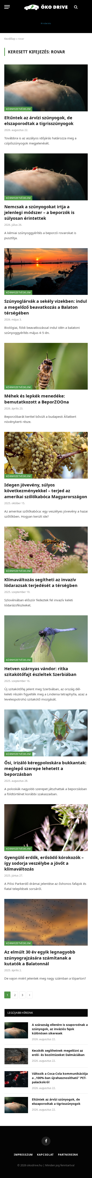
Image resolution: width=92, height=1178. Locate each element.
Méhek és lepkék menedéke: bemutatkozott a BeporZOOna (36, 399)
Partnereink (68, 1154)
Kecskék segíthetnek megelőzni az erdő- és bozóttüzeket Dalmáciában (58, 1052)
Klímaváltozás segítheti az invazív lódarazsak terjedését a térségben (40, 582)
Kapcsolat (45, 1154)
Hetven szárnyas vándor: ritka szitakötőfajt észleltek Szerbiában (40, 671)
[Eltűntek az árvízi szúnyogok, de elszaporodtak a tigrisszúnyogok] (46, 87)
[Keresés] (75, 7)
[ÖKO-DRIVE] (46, 7)
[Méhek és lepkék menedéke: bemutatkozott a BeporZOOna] (46, 366)
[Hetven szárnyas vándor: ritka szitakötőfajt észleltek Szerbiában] (46, 638)
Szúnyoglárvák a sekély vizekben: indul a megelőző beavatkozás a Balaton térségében (45, 307)
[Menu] (7, 7)
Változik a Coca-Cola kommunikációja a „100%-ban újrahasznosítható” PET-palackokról (60, 1078)
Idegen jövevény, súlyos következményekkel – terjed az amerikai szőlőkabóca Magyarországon (45, 490)
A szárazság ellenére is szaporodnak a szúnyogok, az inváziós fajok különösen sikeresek (60, 1029)
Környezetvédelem (18, 109)
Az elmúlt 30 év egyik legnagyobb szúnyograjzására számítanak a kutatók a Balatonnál (39, 957)
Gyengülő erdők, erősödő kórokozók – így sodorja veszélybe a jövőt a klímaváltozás (44, 863)
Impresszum (23, 1154)
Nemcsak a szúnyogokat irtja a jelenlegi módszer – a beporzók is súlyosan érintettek (39, 212)
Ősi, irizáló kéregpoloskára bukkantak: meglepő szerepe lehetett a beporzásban (45, 768)
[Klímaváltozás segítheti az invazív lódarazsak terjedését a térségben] (46, 550)
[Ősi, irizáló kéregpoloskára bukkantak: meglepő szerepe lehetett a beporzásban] (46, 732)
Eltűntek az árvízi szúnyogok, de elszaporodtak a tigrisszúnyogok (38, 120)
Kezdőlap (9, 39)
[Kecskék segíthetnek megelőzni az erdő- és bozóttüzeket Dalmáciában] (16, 1056)
